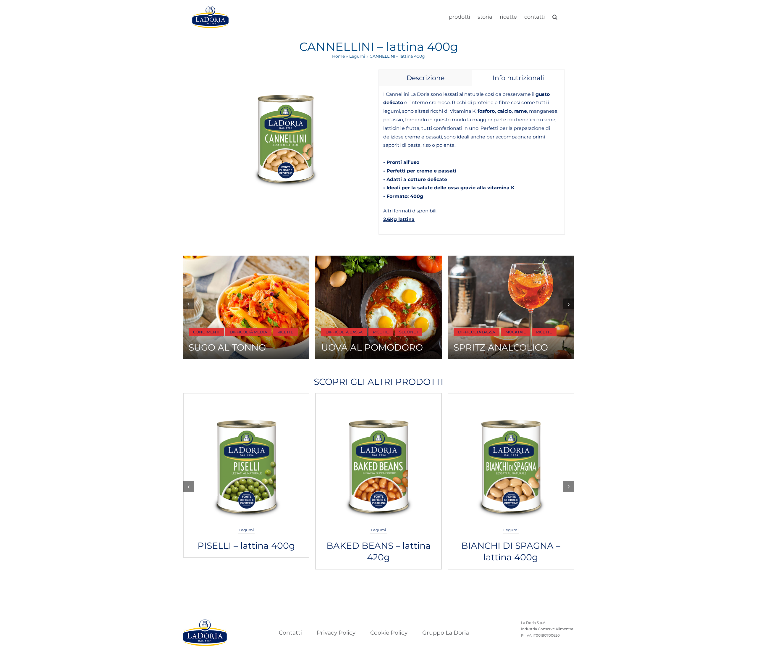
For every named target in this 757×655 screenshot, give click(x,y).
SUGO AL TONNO (227, 347)
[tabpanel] (471, 160)
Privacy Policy (336, 632)
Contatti (290, 632)
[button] (554, 16)
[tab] (425, 78)
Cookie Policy (388, 632)
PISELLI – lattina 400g (246, 545)
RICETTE (285, 332)
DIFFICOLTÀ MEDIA (248, 332)
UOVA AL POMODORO (372, 347)
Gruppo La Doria (445, 632)
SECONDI (408, 332)
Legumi (357, 56)
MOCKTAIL (515, 332)
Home (338, 56)
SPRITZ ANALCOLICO (501, 347)
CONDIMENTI (206, 332)
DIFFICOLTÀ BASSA (344, 332)
